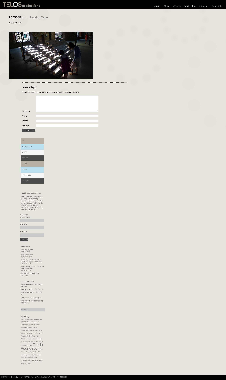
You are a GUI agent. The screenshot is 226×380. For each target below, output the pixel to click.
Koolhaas (39, 339)
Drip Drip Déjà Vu (27, 250)
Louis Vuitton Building (27, 341)
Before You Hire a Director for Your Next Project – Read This (31, 261)
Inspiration (190, 6)
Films (166, 6)
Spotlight (25, 180)
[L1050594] (51, 78)
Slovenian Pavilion (32, 352)
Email (25, 121)
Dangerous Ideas (27, 255)
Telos (39, 352)
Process (177, 6)
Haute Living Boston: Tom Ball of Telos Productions (32, 267)
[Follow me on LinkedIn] (224, 377)
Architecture (27, 146)
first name (23, 224)
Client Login (216, 6)
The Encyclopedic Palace (29, 355)
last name (23, 231)
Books (24, 163)
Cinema (25, 158)
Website (25, 125)
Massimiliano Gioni (26, 345)
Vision (157, 6)
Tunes (24, 169)
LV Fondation (38, 341)
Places (24, 152)
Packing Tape (36, 17)
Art (23, 141)
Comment (26, 111)
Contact (203, 6)
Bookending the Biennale (30, 273)
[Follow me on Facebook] (222, 377)
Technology (26, 175)
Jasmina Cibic (31, 339)
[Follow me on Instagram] (221, 377)
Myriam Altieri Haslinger (29, 301)
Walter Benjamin (33, 360)
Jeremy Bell (25, 284)
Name (25, 116)
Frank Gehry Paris (31, 333)
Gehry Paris (31, 336)
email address (26, 217)
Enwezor (31, 330)
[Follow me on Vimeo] (220, 377)
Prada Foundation (32, 346)
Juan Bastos (25, 292)
